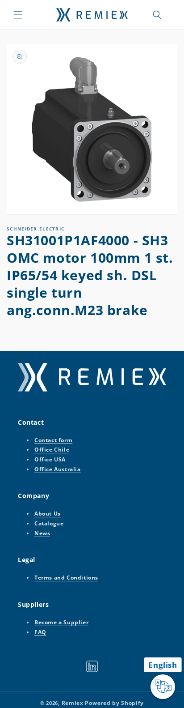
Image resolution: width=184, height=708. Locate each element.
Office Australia (57, 469)
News (42, 533)
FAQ (40, 632)
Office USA (50, 459)
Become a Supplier (61, 622)
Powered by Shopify (114, 703)
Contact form (53, 440)
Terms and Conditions (66, 577)
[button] (18, 15)
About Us (47, 513)
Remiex (73, 703)
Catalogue (48, 523)
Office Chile (51, 449)
